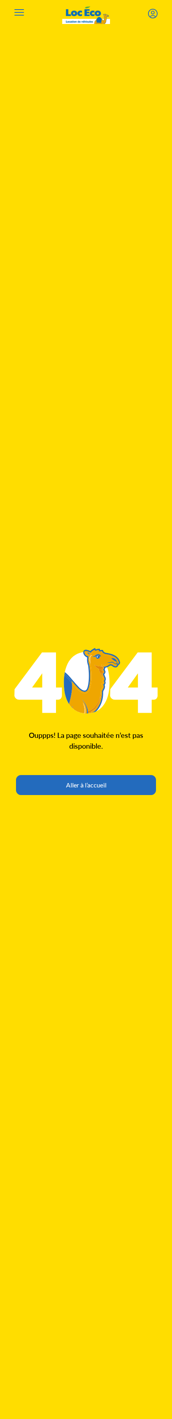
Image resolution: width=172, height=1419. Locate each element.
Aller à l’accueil (86, 785)
